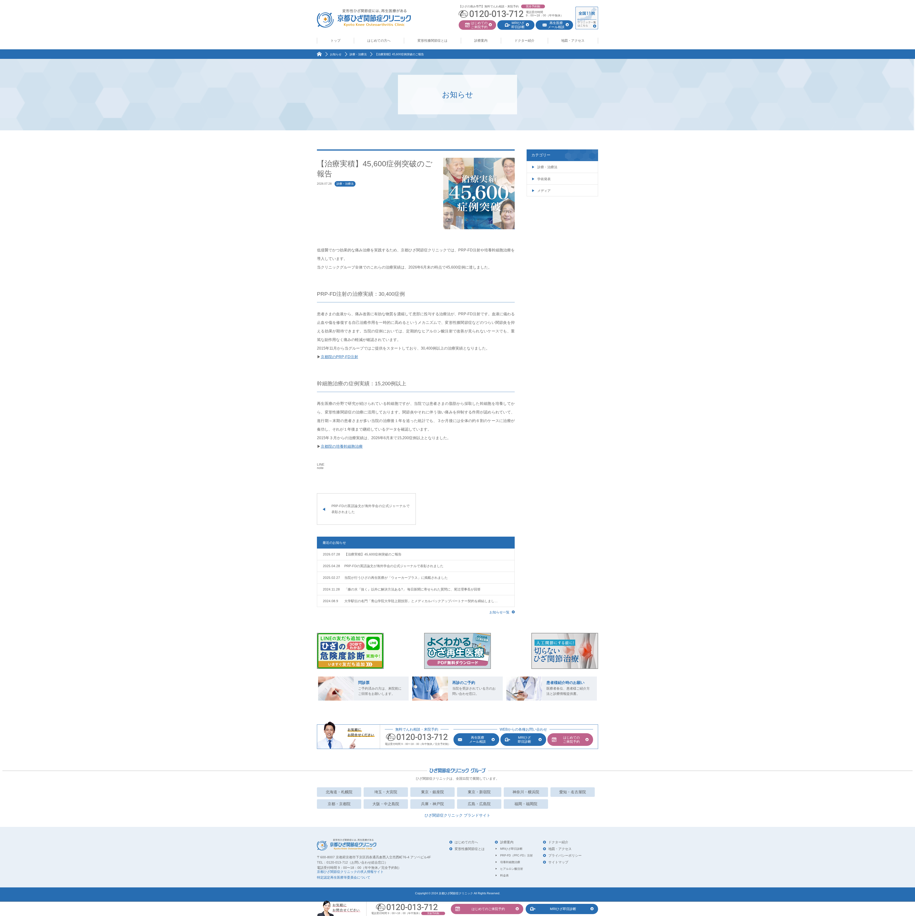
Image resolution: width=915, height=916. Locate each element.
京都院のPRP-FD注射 (339, 357)
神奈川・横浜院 (526, 792)
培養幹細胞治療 (510, 862)
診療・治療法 (345, 183)
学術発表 (544, 179)
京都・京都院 (339, 804)
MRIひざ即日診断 (511, 848)
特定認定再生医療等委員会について (343, 877)
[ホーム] (319, 53)
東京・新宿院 (479, 792)
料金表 (504, 875)
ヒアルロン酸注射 (511, 868)
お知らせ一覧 (499, 612)
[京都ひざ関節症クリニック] (364, 18)
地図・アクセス (573, 40)
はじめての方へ (379, 40)
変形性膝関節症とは (432, 40)
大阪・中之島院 (385, 804)
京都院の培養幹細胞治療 (342, 446)
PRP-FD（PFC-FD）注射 (516, 855)
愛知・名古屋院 (572, 792)
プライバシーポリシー (565, 855)
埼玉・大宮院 (385, 792)
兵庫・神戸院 (432, 804)
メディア (544, 191)
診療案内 (481, 40)
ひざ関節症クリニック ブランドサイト (457, 815)
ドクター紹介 (524, 40)
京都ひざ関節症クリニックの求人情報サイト (350, 871)
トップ (335, 40)
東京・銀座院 (432, 792)
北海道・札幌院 (339, 792)
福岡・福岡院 (525, 804)
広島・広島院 (479, 804)
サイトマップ (558, 862)
